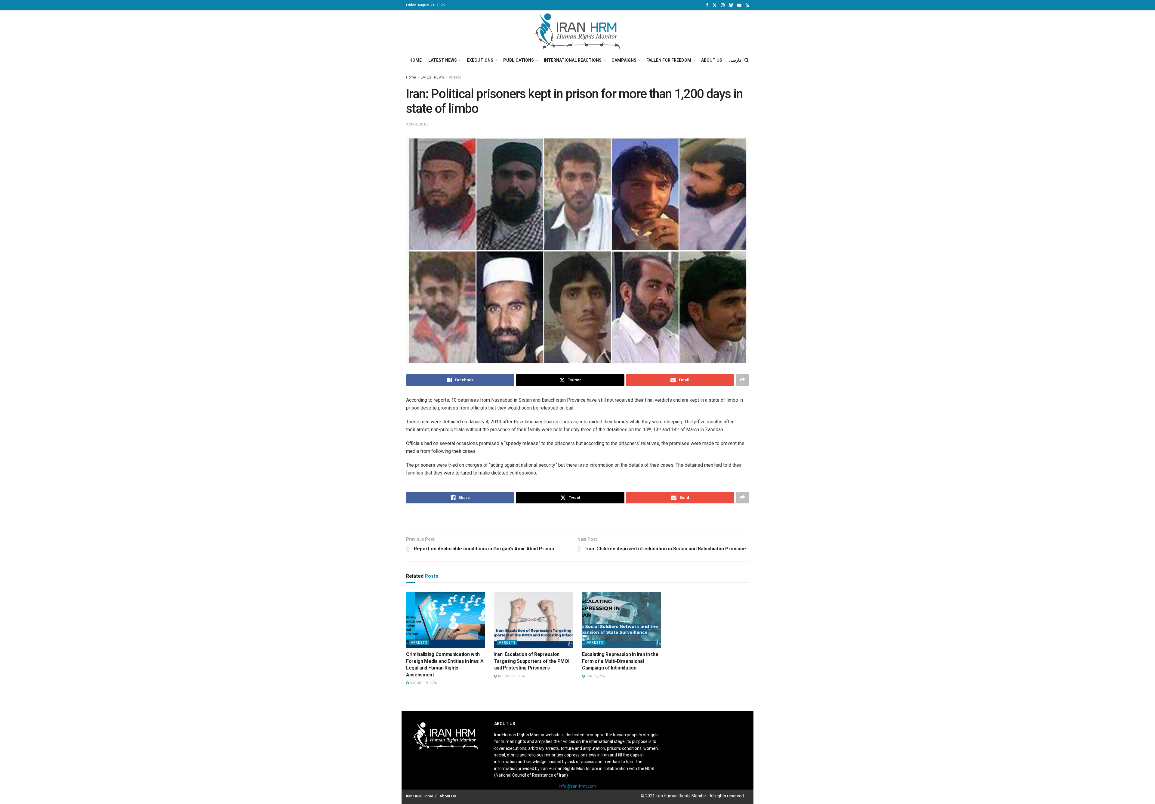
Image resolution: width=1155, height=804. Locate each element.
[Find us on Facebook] (707, 5)
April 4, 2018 (416, 124)
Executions (480, 60)
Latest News (442, 60)
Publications (518, 60)
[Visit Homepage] (577, 31)
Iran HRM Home (419, 796)
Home (415, 60)
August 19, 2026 (423, 683)
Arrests (455, 77)
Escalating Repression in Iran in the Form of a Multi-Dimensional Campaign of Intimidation (620, 661)
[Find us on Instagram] (723, 5)
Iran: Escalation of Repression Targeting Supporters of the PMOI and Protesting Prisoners (531, 661)
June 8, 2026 (595, 676)
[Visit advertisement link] (577, 517)
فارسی (735, 60)
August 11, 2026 (511, 676)
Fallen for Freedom (668, 60)
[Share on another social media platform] (742, 380)
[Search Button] (746, 60)
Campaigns (623, 60)
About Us (711, 60)
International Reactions (573, 60)
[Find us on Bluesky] (731, 5)
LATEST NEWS (432, 77)
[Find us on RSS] (747, 5)
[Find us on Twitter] (715, 5)
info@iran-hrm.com (577, 786)
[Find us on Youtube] (739, 5)
